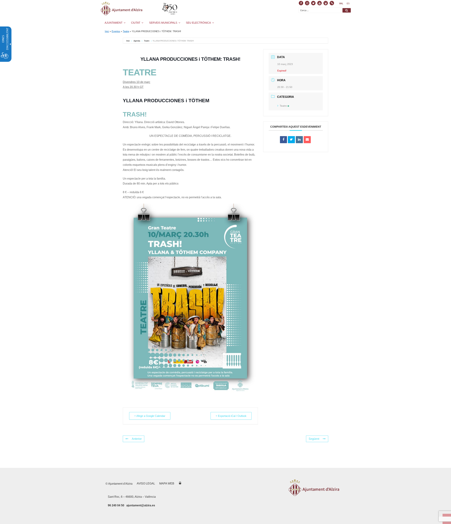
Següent (314, 438)
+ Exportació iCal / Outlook (231, 415)
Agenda (137, 41)
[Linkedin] (299, 139)
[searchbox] (324, 10)
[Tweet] (291, 139)
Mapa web (166, 483)
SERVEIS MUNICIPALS (163, 22)
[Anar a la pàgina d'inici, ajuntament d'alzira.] (139, 8)
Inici (107, 31)
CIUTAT (135, 22)
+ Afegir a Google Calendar (149, 415)
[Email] (307, 139)
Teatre (126, 31)
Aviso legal (146, 483)
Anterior (137, 438)
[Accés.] (180, 483)
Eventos (116, 31)
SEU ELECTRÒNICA (198, 22)
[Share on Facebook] (283, 139)
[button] (346, 10)
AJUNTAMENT (113, 22)
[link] (341, 3)
